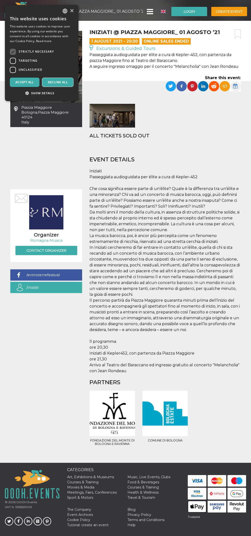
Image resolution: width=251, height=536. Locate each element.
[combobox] (65, 11)
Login (189, 11)
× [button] (72, 11)
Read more (44, 41)
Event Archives (80, 514)
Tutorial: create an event (88, 525)
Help (131, 525)
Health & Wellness (143, 492)
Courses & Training (83, 482)
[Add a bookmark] (238, 34)
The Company (79, 509)
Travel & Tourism (141, 497)
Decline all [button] (58, 82)
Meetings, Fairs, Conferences (92, 492)
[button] (149, 11)
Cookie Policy (78, 520)
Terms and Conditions (145, 520)
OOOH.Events (26, 502)
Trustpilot (194, 517)
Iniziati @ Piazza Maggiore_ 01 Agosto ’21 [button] (98, 11)
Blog (131, 509)
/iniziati (32, 287)
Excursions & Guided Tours (125, 48)
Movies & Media (80, 487)
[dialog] (41, 53)
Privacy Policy (139, 514)
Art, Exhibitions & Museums (90, 477)
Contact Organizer (46, 250)
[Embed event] (225, 86)
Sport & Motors (80, 497)
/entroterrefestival (43, 275)
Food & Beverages (143, 482)
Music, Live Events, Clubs (148, 477)
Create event (229, 11)
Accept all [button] (24, 82)
